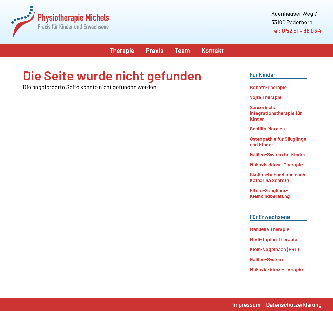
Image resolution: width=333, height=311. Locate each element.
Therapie (122, 50)
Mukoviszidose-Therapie (276, 164)
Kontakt (213, 50)
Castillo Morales (267, 129)
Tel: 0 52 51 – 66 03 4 (296, 30)
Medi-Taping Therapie (273, 239)
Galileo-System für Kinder (277, 154)
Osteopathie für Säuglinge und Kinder (278, 141)
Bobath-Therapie (268, 87)
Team (182, 50)
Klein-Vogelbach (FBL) (274, 249)
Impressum (246, 304)
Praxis (154, 50)
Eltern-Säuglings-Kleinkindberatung (270, 193)
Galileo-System (266, 259)
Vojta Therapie (265, 97)
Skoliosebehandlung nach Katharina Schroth (277, 177)
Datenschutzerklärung (294, 304)
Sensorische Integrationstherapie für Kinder (276, 113)
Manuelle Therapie (269, 229)
